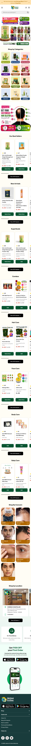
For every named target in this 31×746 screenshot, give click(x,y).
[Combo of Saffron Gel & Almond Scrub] (22, 286)
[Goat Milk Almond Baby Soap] (8, 470)
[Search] (28, 12)
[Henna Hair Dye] (8, 332)
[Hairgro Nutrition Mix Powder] (8, 193)
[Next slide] (20, 44)
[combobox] (15, 12)
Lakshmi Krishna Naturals (11, 743)
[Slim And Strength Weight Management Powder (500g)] (22, 238)
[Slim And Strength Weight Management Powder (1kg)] (8, 146)
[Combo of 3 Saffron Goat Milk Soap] (22, 424)
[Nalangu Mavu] (8, 378)
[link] (15, 82)
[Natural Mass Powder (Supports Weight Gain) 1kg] (22, 146)
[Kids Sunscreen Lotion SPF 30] (22, 470)
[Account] (26, 7)
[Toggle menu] (2, 7)
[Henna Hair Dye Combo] (22, 332)
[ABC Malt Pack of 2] (8, 286)
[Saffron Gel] (22, 378)
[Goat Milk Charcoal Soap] (8, 424)
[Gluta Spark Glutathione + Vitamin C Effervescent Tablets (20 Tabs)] (22, 193)
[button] (2, 2)
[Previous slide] (10, 44)
